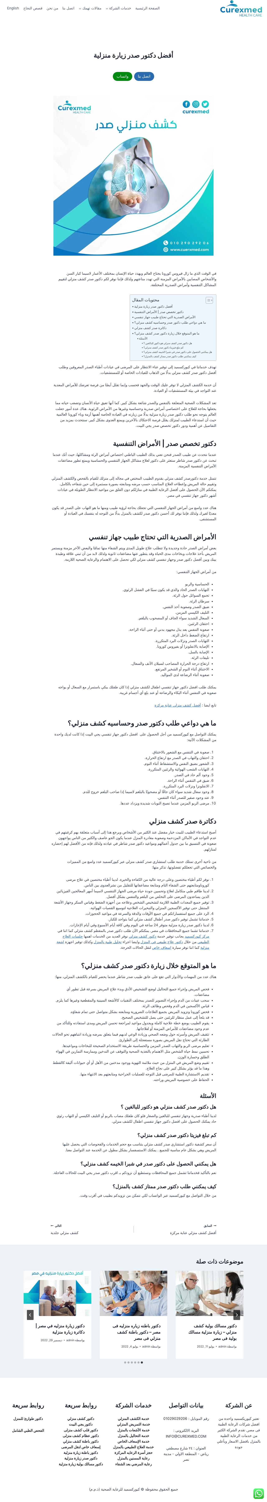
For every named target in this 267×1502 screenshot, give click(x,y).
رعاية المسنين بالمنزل (133, 1458)
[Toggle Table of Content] (207, 300)
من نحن (52, 8)
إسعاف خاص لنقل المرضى (81, 1447)
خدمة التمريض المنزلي (133, 1424)
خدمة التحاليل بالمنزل (133, 1436)
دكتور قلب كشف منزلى (81, 1430)
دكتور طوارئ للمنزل (28, 1419)
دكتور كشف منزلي (142, 936)
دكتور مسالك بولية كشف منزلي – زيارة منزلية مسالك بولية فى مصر (212, 1332)
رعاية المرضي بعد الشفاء (133, 1464)
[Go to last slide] (236, 1315)
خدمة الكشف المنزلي (133, 1419)
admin (222, 1346)
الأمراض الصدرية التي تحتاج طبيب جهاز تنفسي (164, 317)
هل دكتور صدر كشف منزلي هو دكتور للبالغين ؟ (168, 343)
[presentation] (209, 1293)
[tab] (142, 1362)
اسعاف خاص (161, 947)
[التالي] (30, 1315)
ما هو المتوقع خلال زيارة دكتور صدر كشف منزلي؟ (166, 333)
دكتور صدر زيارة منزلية (80, 1458)
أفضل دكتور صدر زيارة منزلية (153, 306)
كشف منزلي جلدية (64, 1229)
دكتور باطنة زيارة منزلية (81, 1452)
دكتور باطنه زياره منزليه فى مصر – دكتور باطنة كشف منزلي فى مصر (137, 1332)
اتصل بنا (68, 8)
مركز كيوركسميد (197, 936)
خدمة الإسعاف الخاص (134, 1441)
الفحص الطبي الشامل (28, 1430)
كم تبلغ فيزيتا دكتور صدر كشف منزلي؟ (164, 347)
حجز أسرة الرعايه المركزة (134, 1452)
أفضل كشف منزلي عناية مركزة (178, 705)
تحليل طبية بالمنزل (108, 942)
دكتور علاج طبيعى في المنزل (162, 942)
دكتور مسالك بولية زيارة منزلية (81, 1464)
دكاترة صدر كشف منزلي (150, 328)
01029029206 (175, 1419)
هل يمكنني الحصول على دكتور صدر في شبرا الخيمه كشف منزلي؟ (178, 351)
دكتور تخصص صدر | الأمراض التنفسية (159, 312)
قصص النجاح (32, 8)
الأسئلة (143, 338)
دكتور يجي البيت (81, 1424)
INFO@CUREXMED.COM (186, 1436)
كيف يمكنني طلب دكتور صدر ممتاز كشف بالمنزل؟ (170, 356)
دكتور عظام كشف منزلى (81, 1436)
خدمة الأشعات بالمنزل (133, 1430)
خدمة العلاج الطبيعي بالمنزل (133, 1447)
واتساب (122, 76)
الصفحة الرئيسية (147, 8)
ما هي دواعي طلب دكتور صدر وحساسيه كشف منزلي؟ (170, 322)
